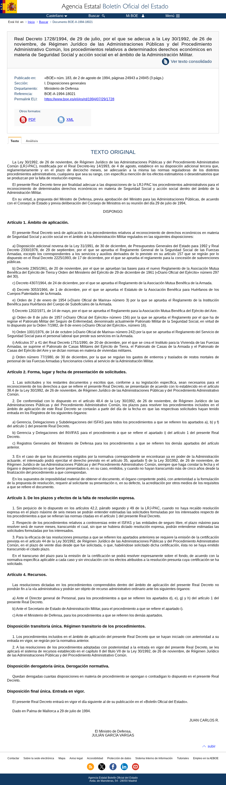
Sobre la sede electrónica (38, 758)
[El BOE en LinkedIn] (124, 769)
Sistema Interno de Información (154, 758)
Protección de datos (119, 758)
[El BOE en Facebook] (113, 769)
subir (211, 746)
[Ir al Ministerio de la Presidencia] (8, 6)
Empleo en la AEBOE (205, 758)
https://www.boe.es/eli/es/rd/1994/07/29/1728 (79, 99)
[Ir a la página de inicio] (114, 6)
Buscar (43, 22)
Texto (15, 141)
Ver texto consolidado (191, 61)
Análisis (32, 141)
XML (70, 119)
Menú (170, 16)
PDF (32, 119)
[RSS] (90, 769)
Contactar (13, 758)
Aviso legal (76, 758)
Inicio (31, 22)
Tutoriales (183, 758)
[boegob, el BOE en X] (101, 769)
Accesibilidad (95, 758)
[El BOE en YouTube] (135, 769)
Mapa (61, 758)
